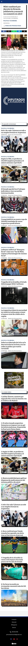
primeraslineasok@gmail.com (14, 634)
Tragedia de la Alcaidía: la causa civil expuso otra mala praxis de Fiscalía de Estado (12, 560)
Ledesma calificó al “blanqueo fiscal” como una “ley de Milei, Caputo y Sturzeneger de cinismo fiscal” (14, 253)
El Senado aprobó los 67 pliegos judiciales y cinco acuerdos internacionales (13, 191)
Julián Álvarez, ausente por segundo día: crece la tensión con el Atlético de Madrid (14, 399)
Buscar (14, 627)
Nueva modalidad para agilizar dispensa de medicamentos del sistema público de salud (14, 480)
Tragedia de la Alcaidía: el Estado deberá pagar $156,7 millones (14, 283)
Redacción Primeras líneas (13, 25)
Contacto (14, 619)
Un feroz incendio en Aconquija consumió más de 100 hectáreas (13, 586)
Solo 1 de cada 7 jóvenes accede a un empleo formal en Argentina (13, 131)
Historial (14, 622)
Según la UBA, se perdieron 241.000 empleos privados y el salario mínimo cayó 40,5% (12, 161)
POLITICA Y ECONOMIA (10, 20)
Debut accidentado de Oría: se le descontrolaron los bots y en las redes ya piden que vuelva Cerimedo (13, 345)
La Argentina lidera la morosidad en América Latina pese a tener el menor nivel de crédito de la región (14, 313)
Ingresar (14, 625)
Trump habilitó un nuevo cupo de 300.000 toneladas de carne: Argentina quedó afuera (14, 221)
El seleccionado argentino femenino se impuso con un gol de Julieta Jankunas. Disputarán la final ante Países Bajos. (13, 426)
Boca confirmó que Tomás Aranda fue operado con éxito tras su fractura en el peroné (12, 533)
